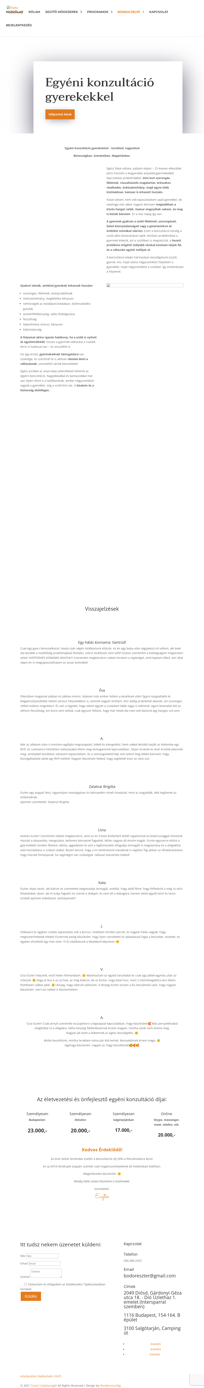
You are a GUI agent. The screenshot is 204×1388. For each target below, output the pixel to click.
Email (24, 1263)
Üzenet (25, 1277)
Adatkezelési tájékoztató (36, 1376)
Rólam (34, 12)
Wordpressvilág (110, 1385)
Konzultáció (129, 12)
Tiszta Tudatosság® (44, 1385)
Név (23, 1256)
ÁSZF (58, 1376)
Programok (97, 12)
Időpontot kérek (60, 114)
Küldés (31, 1296)
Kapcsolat (158, 12)
